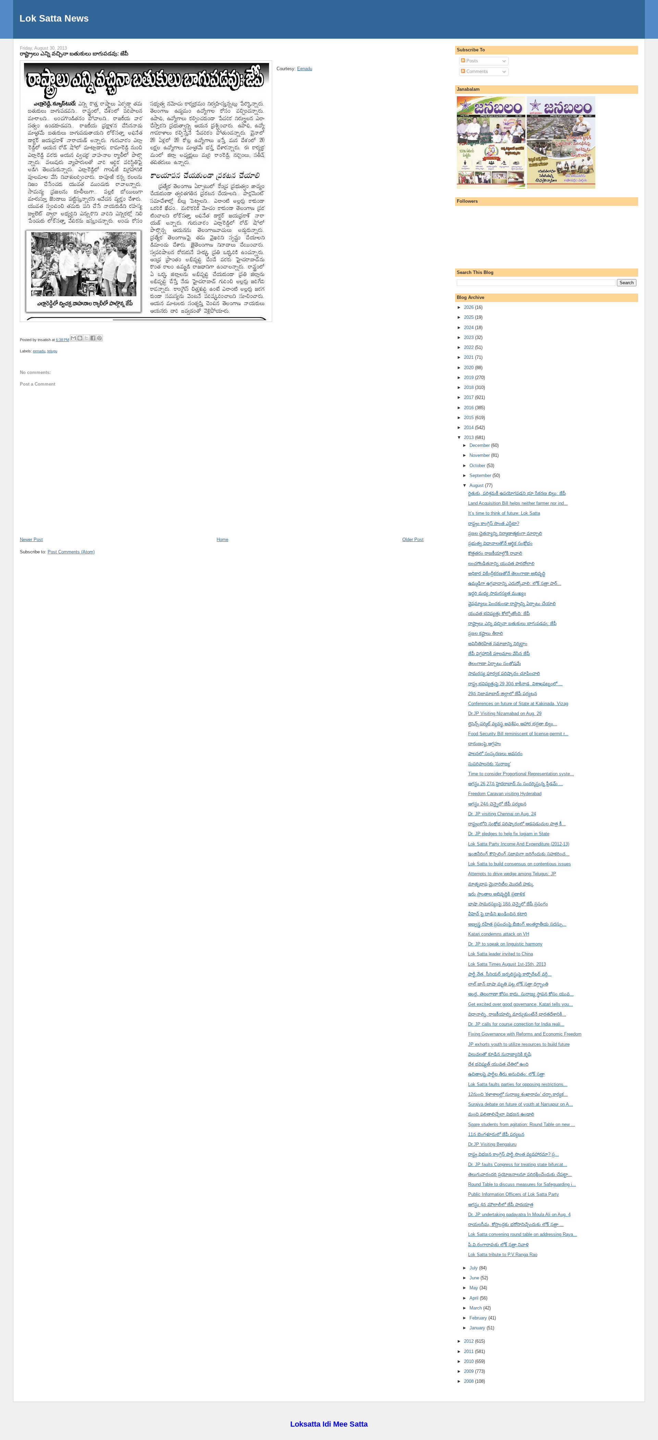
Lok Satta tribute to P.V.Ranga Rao (502, 1254)
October (478, 465)
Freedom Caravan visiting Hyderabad (504, 793)
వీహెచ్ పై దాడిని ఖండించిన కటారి (497, 913)
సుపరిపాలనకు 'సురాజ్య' (489, 763)
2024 (469, 327)
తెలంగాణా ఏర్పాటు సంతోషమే (494, 663)
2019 (469, 377)
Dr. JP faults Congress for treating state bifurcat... (517, 1164)
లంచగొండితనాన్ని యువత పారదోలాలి (501, 563)
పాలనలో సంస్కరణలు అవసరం (495, 753)
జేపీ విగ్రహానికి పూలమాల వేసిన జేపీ (499, 653)
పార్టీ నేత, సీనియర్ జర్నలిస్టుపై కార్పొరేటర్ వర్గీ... (510, 974)
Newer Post (31, 539)
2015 (469, 417)
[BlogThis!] (79, 338)
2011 (469, 1351)
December (480, 445)
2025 (469, 317)
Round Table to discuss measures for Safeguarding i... (522, 1184)
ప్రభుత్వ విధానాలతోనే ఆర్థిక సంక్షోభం (500, 543)
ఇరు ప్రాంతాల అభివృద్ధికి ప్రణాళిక (496, 894)
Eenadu (304, 68)
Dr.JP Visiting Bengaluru (492, 1144)
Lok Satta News (54, 18)
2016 (469, 407)
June (475, 1277)
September (481, 475)
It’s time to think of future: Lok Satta (504, 513)
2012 (469, 1341)
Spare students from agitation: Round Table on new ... (521, 1124)
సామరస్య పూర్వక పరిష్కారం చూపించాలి (504, 673)
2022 (469, 347)
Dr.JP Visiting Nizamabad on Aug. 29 (504, 713)
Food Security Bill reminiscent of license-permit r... (518, 733)
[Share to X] (86, 338)
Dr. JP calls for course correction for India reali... (516, 1024)
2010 (469, 1361)
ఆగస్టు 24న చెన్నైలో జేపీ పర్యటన (497, 803)
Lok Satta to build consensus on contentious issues (519, 863)
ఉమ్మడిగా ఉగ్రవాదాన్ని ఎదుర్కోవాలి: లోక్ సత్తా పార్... (514, 583)
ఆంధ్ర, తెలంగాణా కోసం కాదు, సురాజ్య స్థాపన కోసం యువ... (521, 994)
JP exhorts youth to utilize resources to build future (519, 1044)
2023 (469, 337)
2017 (469, 397)
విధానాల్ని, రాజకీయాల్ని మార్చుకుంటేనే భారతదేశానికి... (517, 1014)
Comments (476, 71)
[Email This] (73, 338)
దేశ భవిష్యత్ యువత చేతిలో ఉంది (498, 1064)
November (480, 455)
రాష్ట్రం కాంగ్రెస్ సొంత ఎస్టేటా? (493, 523)
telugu (52, 351)
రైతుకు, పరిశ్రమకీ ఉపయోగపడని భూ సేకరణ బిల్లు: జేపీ (517, 493)
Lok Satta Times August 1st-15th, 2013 (507, 964)
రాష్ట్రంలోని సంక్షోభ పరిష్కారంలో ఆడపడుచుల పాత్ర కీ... (517, 823)
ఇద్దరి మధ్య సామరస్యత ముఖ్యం (497, 593)
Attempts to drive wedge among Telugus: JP (512, 873)
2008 (469, 1381)
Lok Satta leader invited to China (500, 953)
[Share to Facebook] (92, 338)
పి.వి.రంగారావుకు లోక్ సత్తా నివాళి (498, 1244)
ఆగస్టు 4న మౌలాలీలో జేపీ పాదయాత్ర (500, 1204)
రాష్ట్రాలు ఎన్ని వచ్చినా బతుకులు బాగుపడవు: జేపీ (74, 53)
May (474, 1287)
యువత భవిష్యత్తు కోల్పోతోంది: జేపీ (499, 613)
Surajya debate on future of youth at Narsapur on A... (520, 1104)
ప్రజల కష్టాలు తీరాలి (485, 633)
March (476, 1308)
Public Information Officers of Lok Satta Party (513, 1194)
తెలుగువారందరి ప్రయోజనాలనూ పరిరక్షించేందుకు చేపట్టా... (520, 1174)
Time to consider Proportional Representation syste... (521, 773)
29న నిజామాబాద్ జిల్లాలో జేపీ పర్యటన (502, 693)
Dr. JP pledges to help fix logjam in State (508, 833)
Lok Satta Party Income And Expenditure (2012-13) (518, 844)
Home (222, 539)
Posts (471, 60)
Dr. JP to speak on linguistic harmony (505, 944)
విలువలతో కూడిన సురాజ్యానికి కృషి (499, 1054)
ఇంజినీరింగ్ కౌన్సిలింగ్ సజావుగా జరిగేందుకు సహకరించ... (519, 853)
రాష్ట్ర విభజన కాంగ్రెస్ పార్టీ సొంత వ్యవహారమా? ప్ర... (513, 1154)
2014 (469, 427)
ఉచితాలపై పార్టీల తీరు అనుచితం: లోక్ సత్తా (506, 1074)
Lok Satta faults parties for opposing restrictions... (518, 1084)
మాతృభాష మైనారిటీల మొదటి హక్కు (501, 884)
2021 (469, 357)
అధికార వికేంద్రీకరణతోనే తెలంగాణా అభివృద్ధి (506, 573)
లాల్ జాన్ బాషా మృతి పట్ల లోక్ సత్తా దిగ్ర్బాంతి (508, 984)
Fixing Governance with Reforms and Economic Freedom (525, 1034)
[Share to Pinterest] (99, 338)
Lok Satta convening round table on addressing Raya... (522, 1234)
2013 (469, 437)
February (479, 1317)
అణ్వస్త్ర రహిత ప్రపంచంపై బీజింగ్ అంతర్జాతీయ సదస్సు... (517, 924)
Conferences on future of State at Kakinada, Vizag (518, 703)
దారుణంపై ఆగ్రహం (484, 743)
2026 (469, 307)
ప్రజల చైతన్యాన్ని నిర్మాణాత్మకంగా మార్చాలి (505, 533)
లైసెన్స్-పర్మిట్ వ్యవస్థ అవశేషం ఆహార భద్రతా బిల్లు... (512, 723)
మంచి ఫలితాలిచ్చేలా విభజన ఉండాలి (501, 1114)
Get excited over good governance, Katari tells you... (520, 1004)
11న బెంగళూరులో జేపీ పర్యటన (496, 1134)
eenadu (39, 351)
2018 (469, 387)
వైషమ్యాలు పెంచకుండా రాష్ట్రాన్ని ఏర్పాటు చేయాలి (512, 603)
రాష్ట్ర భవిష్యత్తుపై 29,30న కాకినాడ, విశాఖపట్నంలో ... (515, 683)
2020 (469, 367)
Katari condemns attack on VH (498, 934)
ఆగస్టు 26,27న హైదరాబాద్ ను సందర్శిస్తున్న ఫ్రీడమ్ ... (515, 783)
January (478, 1327)
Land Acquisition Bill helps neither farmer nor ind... (518, 503)
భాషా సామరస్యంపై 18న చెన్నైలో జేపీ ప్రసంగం (508, 903)
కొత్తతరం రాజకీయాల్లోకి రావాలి (495, 553)
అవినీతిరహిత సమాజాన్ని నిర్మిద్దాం (497, 643)
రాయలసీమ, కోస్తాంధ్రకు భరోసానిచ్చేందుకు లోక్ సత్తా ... (516, 1224)
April (475, 1298)
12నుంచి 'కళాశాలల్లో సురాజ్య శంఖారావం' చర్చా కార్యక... (518, 1094)
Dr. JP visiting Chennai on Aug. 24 (502, 813)
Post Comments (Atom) (71, 551)
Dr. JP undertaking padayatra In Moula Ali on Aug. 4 (519, 1214)
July (474, 1267)
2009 (469, 1371)
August (477, 485)
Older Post (413, 539)
